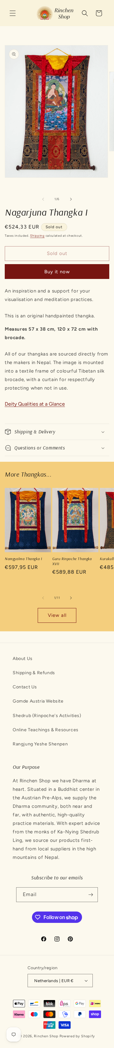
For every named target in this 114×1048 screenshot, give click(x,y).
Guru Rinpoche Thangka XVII (72, 561)
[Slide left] (43, 199)
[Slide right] (71, 199)
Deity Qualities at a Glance (35, 404)
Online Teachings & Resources (46, 729)
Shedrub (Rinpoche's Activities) (47, 715)
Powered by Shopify (77, 1036)
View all (57, 615)
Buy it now (57, 272)
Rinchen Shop (46, 1036)
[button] (13, 13)
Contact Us (25, 687)
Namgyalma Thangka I (23, 558)
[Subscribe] (91, 894)
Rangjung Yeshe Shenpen (40, 744)
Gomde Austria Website (38, 701)
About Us (23, 658)
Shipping (37, 236)
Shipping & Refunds (34, 672)
